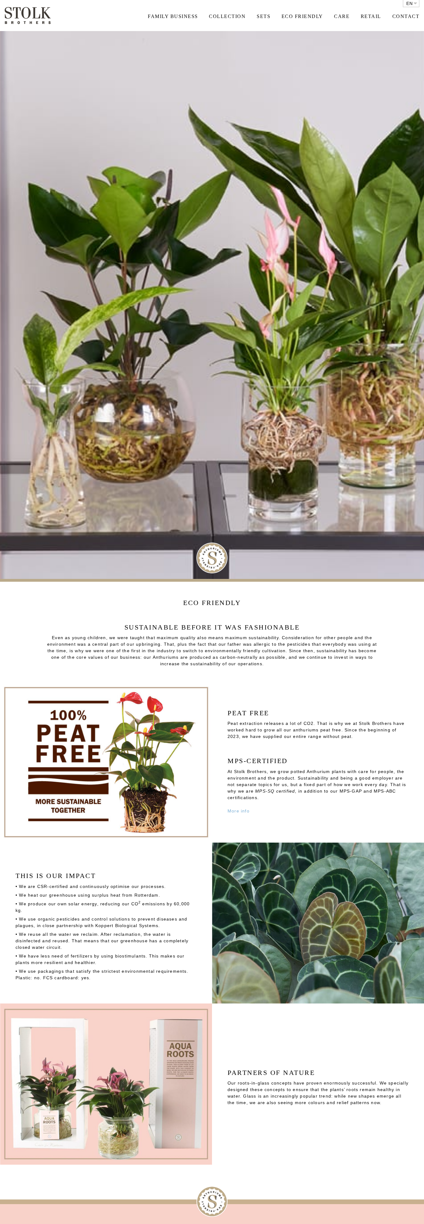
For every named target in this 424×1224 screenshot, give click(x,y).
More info (239, 810)
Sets (263, 16)
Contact (406, 16)
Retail (371, 16)
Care (342, 16)
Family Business (173, 16)
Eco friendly (302, 16)
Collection (227, 16)
